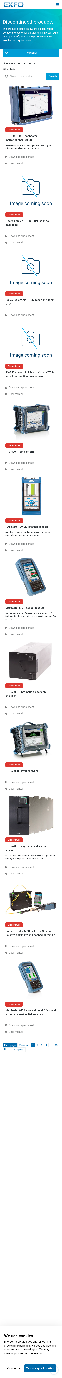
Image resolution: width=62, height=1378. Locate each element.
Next (7, 1049)
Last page (18, 1049)
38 (56, 1045)
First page (10, 1045)
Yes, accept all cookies (40, 1368)
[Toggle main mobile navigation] (57, 4)
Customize (13, 1368)
